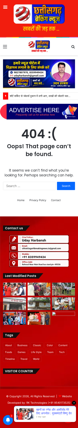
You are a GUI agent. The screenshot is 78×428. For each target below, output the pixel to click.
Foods (8, 352)
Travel (23, 358)
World (36, 358)
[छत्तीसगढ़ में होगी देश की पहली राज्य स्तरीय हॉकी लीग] (39, 318)
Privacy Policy (37, 200)
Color (50, 345)
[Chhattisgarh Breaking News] (39, 46)
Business (22, 345)
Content (62, 345)
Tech (62, 352)
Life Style (36, 352)
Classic (37, 345)
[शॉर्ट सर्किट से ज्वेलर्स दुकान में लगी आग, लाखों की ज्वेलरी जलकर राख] (14, 303)
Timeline (10, 358)
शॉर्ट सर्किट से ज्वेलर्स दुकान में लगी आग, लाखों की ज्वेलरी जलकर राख (43, 96)
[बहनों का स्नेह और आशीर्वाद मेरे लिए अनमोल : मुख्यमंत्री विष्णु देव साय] (14, 289)
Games (21, 352)
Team (50, 352)
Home (21, 200)
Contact (56, 200)
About (8, 345)
